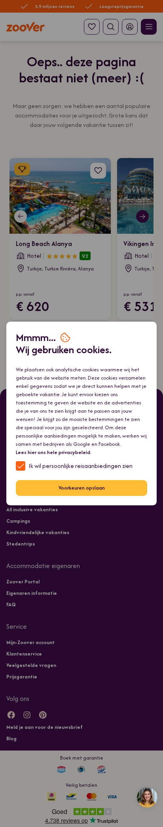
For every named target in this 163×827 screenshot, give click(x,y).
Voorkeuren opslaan (82, 488)
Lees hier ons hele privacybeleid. (53, 452)
